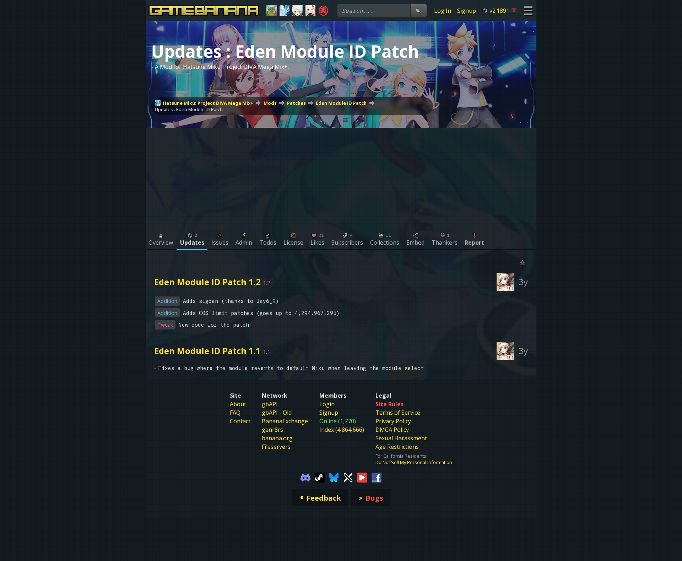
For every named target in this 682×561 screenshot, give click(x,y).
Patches (296, 103)
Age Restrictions (397, 447)
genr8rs (272, 430)
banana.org (277, 438)
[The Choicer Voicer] (284, 11)
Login (327, 404)
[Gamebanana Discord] (305, 477)
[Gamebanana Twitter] (348, 477)
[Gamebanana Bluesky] (334, 477)
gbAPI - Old (277, 412)
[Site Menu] (528, 10)
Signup (466, 11)
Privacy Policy (393, 421)
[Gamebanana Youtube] (362, 477)
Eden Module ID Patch (341, 103)
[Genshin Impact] (310, 11)
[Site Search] (418, 10)
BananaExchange (285, 421)
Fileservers (276, 447)
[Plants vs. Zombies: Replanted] (271, 11)
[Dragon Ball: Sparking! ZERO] (323, 11)
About (238, 404)
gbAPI (270, 404)
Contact (240, 421)
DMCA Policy (392, 430)
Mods (270, 103)
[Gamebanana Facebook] (376, 477)
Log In (442, 11)
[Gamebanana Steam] (319, 477)
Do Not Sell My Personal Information (413, 462)
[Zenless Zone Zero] (297, 11)
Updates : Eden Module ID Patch (189, 109)
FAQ (235, 412)
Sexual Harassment (401, 438)
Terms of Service (397, 412)
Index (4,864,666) (341, 430)
